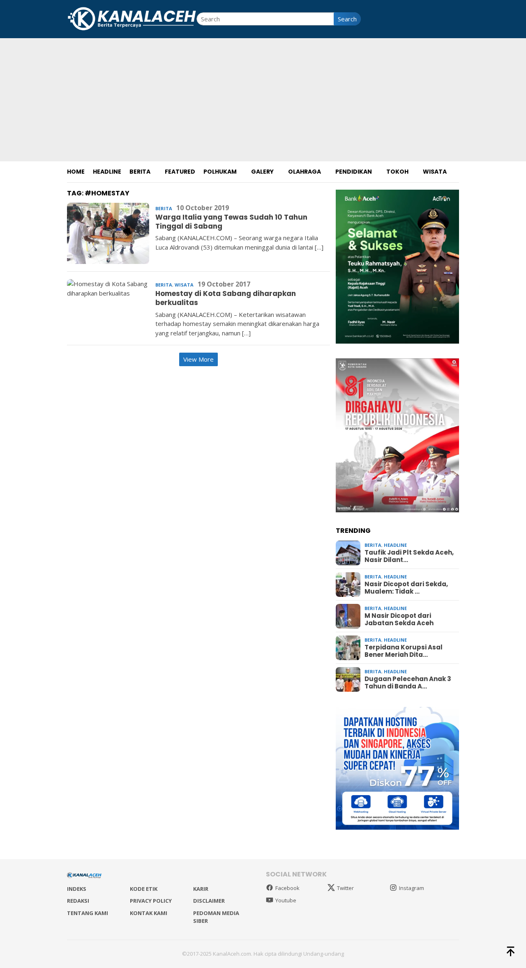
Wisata (184, 285)
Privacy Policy (151, 900)
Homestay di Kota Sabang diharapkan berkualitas (225, 298)
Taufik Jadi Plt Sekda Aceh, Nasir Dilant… (409, 556)
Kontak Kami (148, 913)
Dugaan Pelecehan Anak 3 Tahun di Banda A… (408, 682)
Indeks (76, 888)
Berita (163, 208)
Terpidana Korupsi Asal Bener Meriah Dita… (404, 651)
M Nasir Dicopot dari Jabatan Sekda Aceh (399, 619)
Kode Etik (143, 888)
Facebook (287, 888)
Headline (395, 545)
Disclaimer (209, 900)
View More (198, 359)
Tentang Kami (87, 913)
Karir (200, 888)
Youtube (285, 900)
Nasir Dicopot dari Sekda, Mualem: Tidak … (406, 587)
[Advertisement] (263, 99)
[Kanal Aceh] (131, 18)
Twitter (345, 888)
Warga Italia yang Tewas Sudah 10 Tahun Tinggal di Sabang (231, 221)
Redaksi (78, 900)
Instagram (411, 888)
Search (347, 19)
